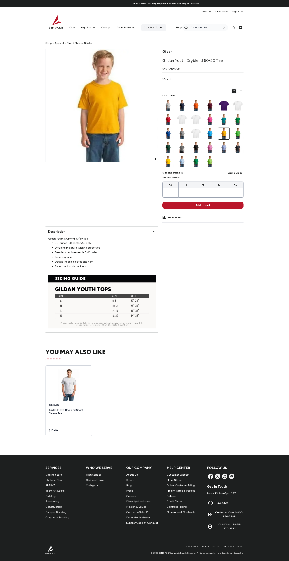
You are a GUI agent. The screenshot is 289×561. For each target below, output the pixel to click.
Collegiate (92, 485)
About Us (132, 474)
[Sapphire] (210, 133)
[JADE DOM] (224, 119)
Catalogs (50, 496)
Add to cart (203, 205)
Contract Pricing (177, 506)
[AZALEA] (210, 147)
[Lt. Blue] (182, 161)
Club (72, 27)
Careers (131, 496)
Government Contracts (181, 512)
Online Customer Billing (181, 485)
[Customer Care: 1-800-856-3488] (209, 514)
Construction (53, 506)
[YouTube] (231, 476)
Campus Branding (55, 512)
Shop (179, 27)
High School (88, 27)
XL (235, 184)
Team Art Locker (55, 490)
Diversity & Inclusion (138, 501)
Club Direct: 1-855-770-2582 (229, 526)
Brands (130, 480)
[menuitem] (207, 10)
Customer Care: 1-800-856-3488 (229, 514)
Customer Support (178, 474)
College (106, 27)
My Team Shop (54, 480)
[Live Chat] (210, 503)
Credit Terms (174, 501)
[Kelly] (196, 161)
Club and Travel (95, 480)
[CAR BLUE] (224, 147)
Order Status (174, 480)
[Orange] (196, 105)
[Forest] (168, 147)
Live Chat (222, 502)
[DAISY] (168, 161)
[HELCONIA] (210, 119)
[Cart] (240, 27)
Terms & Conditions (210, 546)
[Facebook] (210, 476)
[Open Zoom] (156, 159)
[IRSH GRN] (238, 119)
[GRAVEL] (182, 119)
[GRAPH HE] (182, 147)
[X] (217, 476)
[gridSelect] (234, 91)
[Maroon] (210, 105)
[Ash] (168, 105)
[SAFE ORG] (196, 119)
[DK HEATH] (238, 147)
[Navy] (182, 105)
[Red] (168, 119)
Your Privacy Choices (232, 546)
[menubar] (223, 10)
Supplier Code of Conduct (142, 522)
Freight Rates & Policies (181, 490)
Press (129, 490)
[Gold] (224, 133)
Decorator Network (138, 517)
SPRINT (50, 485)
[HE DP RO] (238, 105)
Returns (171, 496)
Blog (129, 485)
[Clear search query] (224, 27)
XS (170, 184)
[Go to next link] (256, 3)
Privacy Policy (192, 546)
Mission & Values (136, 506)
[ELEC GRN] (238, 133)
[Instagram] (224, 476)
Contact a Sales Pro (138, 512)
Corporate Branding (57, 517)
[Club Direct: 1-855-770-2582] (210, 526)
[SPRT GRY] (182, 133)
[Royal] (168, 133)
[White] (196, 133)
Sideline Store (53, 474)
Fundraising (52, 501)
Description (56, 232)
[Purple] (224, 105)
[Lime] (210, 161)
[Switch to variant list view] (241, 91)
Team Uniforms (126, 27)
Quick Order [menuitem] (221, 11)
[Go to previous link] (34, 3)
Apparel (59, 43)
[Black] (196, 147)
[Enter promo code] (233, 27)
